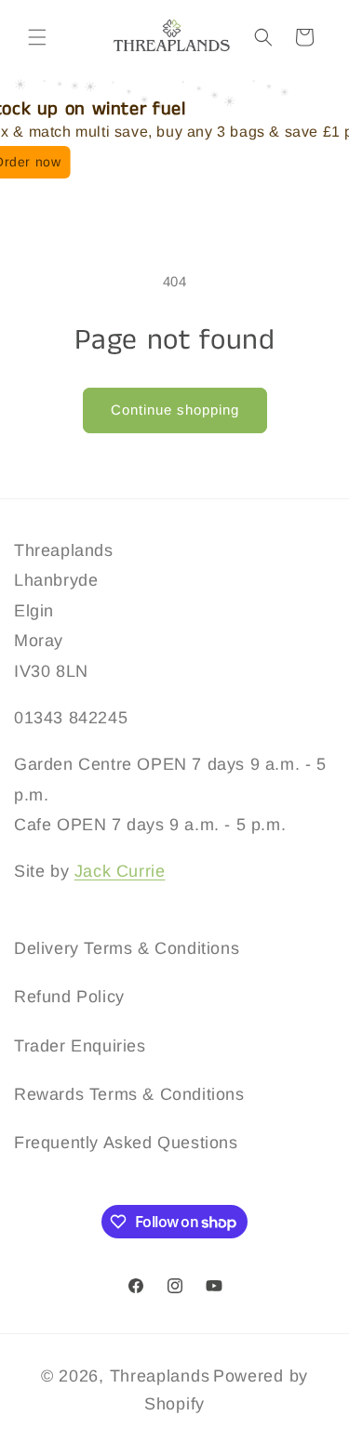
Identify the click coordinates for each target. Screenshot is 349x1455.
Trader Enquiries (80, 1046)
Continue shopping (175, 409)
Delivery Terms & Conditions (126, 948)
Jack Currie (120, 871)
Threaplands (160, 1376)
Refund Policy (69, 996)
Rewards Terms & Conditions (129, 1094)
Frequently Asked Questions (126, 1142)
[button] (37, 37)
